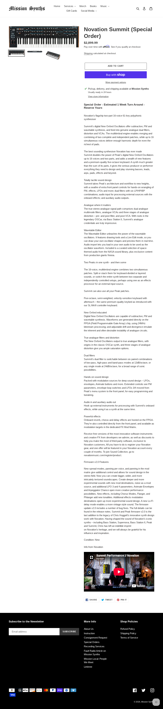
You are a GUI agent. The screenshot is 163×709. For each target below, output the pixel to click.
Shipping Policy (128, 633)
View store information (98, 96)
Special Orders (91, 642)
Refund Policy (127, 629)
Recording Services (94, 646)
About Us (89, 629)
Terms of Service (129, 637)
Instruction (89, 633)
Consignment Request (95, 637)
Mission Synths (147, 702)
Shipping (88, 53)
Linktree (88, 666)
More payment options (116, 82)
